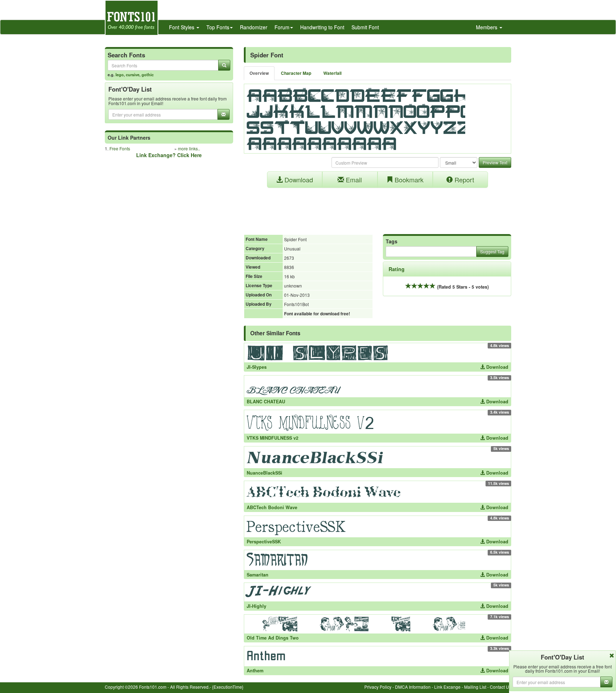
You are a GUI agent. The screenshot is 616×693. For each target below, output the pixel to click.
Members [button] (487, 27)
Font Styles (182, 27)
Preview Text (495, 162)
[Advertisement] (377, 207)
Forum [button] (281, 27)
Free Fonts (119, 148)
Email (353, 179)
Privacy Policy (377, 687)
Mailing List (475, 687)
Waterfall (332, 73)
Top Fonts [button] (217, 27)
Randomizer (253, 27)
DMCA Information (413, 687)
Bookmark (408, 179)
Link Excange (447, 687)
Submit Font (365, 27)
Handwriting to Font (322, 27)
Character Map (296, 73)
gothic (148, 74)
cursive (132, 74)
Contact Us (500, 687)
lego (119, 74)
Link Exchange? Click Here (169, 155)
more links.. (189, 148)
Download (298, 179)
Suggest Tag (492, 251)
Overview (259, 73)
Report (463, 179)
